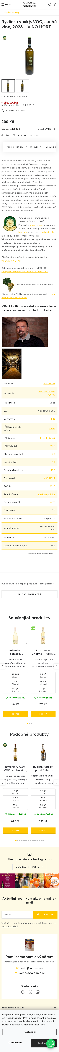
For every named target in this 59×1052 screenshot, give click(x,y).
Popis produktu (15, 146)
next (56, 666)
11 (35, 840)
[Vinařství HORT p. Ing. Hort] (25, 331)
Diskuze (34, 146)
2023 (52, 486)
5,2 (53, 462)
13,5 (53, 470)
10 (34, 840)
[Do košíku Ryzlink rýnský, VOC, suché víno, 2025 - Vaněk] (15, 830)
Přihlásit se (45, 914)
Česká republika (46, 494)
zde (43, 1024)
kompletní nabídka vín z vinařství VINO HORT (25, 271)
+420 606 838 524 (32, 973)
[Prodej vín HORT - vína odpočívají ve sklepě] (12, 363)
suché (52, 428)
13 (39, 840)
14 (41, 840)
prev (2, 666)
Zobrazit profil (27, 866)
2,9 (53, 454)
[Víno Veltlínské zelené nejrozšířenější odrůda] (9, 284)
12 (37, 840)
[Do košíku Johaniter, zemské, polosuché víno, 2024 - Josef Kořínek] (15, 714)
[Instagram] (30, 992)
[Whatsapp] (37, 992)
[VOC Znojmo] (15, 752)
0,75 (52, 502)
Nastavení (30, 1031)
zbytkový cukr (46, 232)
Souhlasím (44, 1043)
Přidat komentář (29, 594)
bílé (53, 418)
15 (43, 840)
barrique (22, 232)
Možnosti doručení (16, 110)
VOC (52, 446)
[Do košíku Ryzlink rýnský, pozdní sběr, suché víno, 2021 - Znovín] (43, 830)
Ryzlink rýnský (47, 438)
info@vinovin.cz (32, 968)
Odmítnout (15, 1042)
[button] (50, 1043)
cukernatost (36, 225)
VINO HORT (52, 129)
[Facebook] (23, 992)
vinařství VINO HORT (12, 260)
